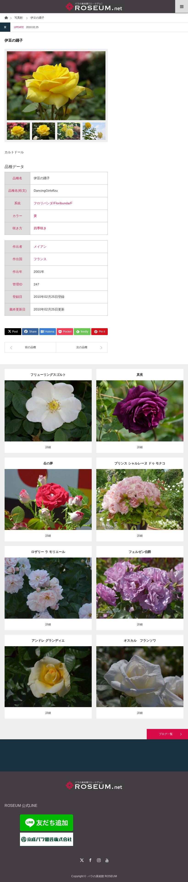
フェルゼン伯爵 (140, 552)
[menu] (181, 6)
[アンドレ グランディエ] (48, 683)
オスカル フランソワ (140, 640)
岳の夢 (48, 463)
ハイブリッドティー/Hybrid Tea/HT (140, 495)
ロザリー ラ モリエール (48, 552)
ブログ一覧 (166, 734)
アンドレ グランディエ (48, 640)
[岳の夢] (48, 508)
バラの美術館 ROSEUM (102, 876)
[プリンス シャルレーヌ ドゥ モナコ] (140, 506)
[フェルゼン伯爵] (140, 594)
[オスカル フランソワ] (140, 683)
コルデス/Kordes (60, 409)
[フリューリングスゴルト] (48, 419)
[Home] (6, 17)
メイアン (40, 246)
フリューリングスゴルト (48, 374)
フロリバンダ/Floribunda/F (53, 203)
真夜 (140, 374)
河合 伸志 (163, 407)
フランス (40, 259)
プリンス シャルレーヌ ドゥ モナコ (139, 463)
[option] (56, 85)
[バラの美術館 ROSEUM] (94, 6)
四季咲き (40, 228)
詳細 (48, 447)
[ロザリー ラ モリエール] (48, 594)
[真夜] (140, 417)
